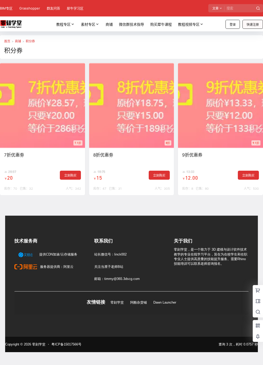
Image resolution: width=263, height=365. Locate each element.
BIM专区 (6, 8)
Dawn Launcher (164, 302)
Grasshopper (29, 8)
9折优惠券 (192, 155)
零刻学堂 (117, 302)
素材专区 (88, 24)
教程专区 (63, 24)
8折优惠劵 (103, 155)
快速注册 (253, 24)
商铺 (18, 41)
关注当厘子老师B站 (108, 267)
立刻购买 (70, 175)
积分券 (30, 41)
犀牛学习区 (75, 8)
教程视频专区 (189, 24)
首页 (7, 41)
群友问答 (53, 8)
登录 (233, 24)
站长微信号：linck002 (110, 254)
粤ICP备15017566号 (66, 344)
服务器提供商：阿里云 (56, 267)
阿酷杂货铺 (138, 302)
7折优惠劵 (14, 155)
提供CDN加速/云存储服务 (57, 254)
